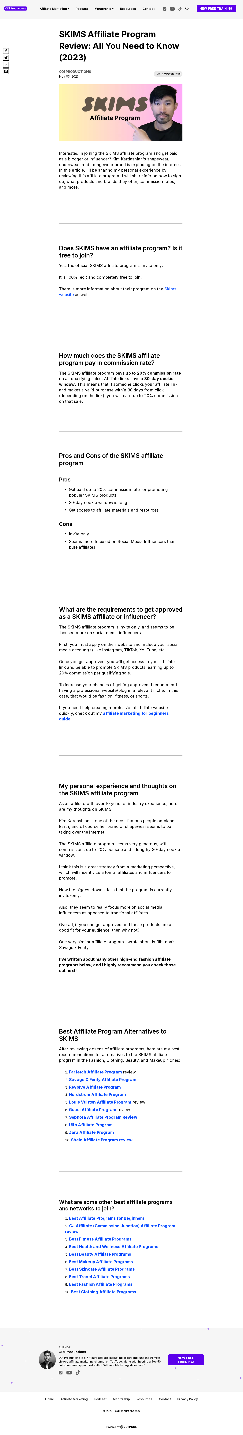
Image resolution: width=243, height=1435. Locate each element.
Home (49, 1399)
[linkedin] (6, 65)
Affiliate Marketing (53, 9)
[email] (6, 71)
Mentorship (103, 9)
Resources (128, 9)
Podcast (82, 9)
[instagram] (166, 8)
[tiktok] (181, 8)
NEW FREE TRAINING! (217, 8)
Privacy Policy (187, 1399)
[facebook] (6, 51)
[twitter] (6, 58)
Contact (149, 9)
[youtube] (173, 8)
